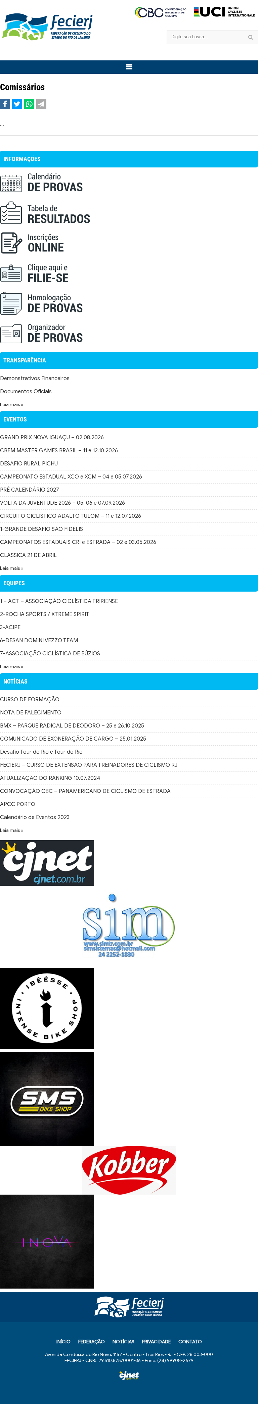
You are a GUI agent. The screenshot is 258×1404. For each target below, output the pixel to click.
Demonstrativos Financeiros (35, 378)
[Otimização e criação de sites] (129, 1375)
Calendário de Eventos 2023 (35, 817)
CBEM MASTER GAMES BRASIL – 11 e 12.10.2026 (59, 450)
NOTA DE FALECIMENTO (30, 712)
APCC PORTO (17, 804)
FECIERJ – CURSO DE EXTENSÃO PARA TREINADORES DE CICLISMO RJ (88, 765)
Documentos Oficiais (26, 391)
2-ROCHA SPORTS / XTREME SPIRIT (44, 614)
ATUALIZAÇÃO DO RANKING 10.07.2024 (50, 778)
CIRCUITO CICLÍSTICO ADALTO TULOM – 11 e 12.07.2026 (70, 516)
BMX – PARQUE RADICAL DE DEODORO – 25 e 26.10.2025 (72, 725)
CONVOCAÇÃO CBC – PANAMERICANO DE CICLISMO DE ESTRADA (85, 791)
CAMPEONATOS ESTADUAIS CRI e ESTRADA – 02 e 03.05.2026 (78, 542)
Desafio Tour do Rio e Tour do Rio (41, 752)
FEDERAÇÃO (91, 1342)
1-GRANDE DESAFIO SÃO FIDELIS (41, 529)
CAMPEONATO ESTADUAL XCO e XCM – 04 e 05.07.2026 (71, 476)
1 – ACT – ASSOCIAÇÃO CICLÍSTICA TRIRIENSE (59, 601)
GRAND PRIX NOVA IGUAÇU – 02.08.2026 (52, 437)
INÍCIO (63, 1342)
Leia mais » (12, 404)
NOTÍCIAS (123, 1342)
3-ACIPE (10, 627)
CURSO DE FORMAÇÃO (29, 699)
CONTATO (190, 1342)
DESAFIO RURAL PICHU (29, 463)
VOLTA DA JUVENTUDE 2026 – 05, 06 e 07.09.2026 (62, 503)
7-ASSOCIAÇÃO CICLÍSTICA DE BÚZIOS (50, 653)
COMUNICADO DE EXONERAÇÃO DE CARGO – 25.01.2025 (73, 739)
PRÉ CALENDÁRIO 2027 (29, 490)
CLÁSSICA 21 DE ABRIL (28, 555)
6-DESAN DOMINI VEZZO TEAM (39, 640)
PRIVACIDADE (156, 1342)
